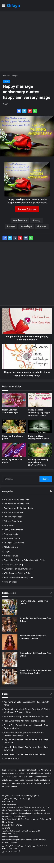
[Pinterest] (30, 111)
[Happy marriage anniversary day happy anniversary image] (40, 400)
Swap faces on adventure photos (19, 569)
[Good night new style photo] (14, 450)
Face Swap (9, 525)
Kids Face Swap (11, 556)
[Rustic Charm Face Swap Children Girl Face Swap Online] (9, 676)
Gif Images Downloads (14, 543)
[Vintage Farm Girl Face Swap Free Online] (9, 659)
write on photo (10, 582)
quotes (42, 226)
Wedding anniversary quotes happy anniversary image (38, 462)
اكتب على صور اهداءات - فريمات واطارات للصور (21, 831)
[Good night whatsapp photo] (14, 426)
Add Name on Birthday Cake (16, 499)
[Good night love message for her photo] (40, 426)
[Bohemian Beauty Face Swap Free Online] (9, 624)
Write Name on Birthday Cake (17, 573)
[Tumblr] (15, 238)
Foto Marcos (7, 801)
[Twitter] (24, 111)
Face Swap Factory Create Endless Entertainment (26, 716)
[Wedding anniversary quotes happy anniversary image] (40, 450)
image (11, 226)
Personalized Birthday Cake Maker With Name (24, 754)
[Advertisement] (27, 41)
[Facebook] (19, 111)
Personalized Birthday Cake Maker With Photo (24, 560)
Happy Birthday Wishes (12, 825)
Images (15, 75)
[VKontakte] (26, 238)
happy (37, 220)
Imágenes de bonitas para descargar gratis (20, 795)
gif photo (6, 828)
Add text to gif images (13, 517)
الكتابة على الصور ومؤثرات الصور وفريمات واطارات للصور (24, 845)
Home (7, 75)
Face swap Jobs (11, 534)
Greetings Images (9, 804)
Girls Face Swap (11, 547)
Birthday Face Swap (13, 521)
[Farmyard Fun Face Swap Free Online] (9, 607)
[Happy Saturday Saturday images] (14, 400)
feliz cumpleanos (9, 842)
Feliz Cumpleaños (9, 848)
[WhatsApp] (35, 111)
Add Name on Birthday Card (16, 504)
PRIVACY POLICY (11, 759)
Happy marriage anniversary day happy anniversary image (39, 412)
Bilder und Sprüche (10, 834)
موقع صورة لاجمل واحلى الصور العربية (17, 798)
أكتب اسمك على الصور (11, 851)
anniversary (20, 220)
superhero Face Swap (13, 564)
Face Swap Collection (13, 530)
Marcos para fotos (10, 837)
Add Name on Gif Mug (13, 512)
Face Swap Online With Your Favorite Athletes (24, 721)
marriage (27, 226)
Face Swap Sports (12, 538)
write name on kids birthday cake (18, 577)
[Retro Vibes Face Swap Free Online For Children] (9, 642)
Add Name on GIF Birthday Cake (18, 508)
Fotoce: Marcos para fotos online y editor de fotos (24, 839)
